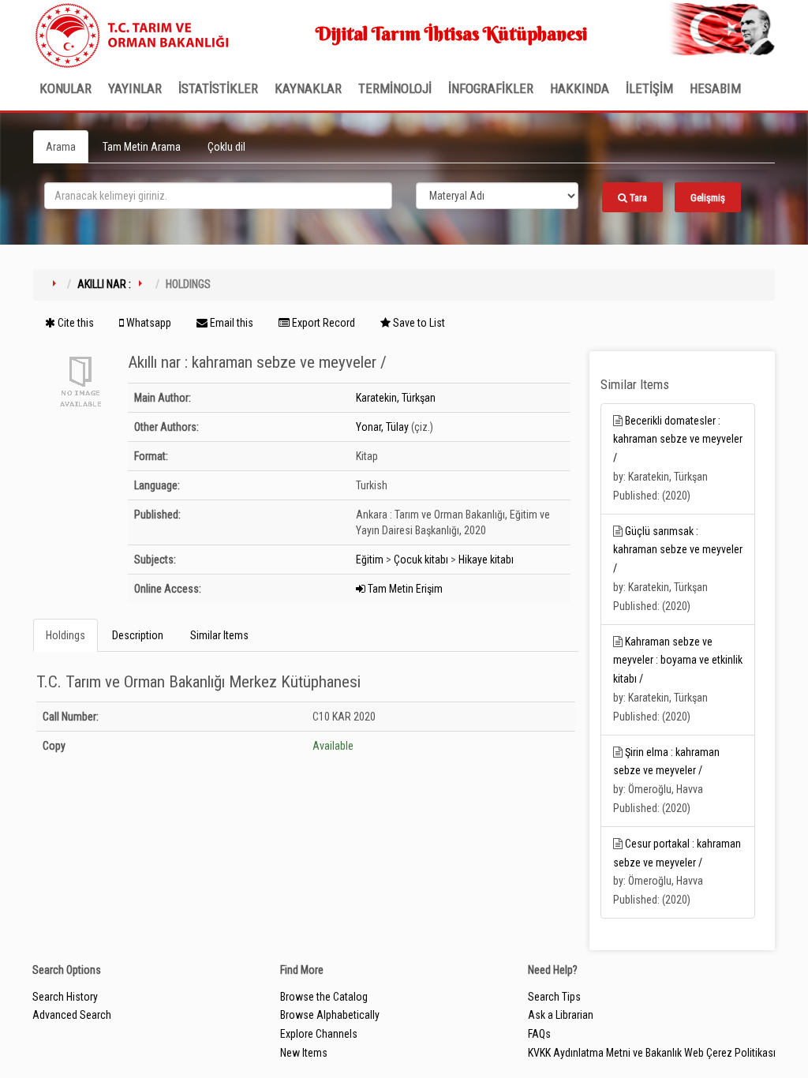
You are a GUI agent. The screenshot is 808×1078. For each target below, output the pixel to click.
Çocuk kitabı (421, 559)
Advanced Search (71, 1015)
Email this (230, 322)
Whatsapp (147, 322)
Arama (61, 146)
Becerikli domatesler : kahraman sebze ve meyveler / (678, 439)
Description (137, 635)
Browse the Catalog (324, 996)
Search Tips (554, 996)
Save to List (418, 322)
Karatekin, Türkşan (396, 397)
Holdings (65, 635)
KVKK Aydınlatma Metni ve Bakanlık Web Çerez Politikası (652, 1052)
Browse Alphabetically (330, 1015)
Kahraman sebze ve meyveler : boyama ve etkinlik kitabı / (678, 660)
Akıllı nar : (104, 284)
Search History (65, 996)
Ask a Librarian (560, 1015)
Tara (637, 198)
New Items (303, 1052)
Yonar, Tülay (382, 427)
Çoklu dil (226, 146)
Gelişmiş (707, 198)
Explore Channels (318, 1033)
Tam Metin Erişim (404, 588)
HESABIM (715, 88)
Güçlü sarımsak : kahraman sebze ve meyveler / (678, 550)
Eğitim (369, 559)
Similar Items (219, 635)
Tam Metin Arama (142, 146)
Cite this (74, 322)
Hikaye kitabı (486, 559)
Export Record (322, 322)
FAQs (539, 1033)
